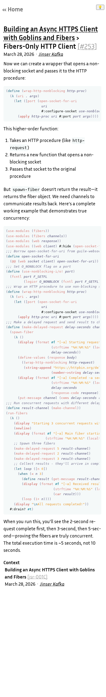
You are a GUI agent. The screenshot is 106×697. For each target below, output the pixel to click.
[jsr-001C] (37, 577)
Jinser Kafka (51, 54)
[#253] (87, 46)
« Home (12, 9)
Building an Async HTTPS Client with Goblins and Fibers (50, 33)
